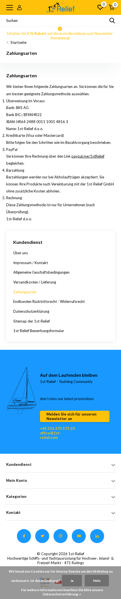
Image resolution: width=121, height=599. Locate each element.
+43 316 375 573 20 (57, 428)
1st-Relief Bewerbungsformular (38, 330)
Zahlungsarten (25, 292)
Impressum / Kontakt (30, 262)
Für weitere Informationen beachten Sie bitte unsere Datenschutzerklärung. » (62, 592)
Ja (71, 580)
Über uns (20, 253)
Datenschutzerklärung (31, 311)
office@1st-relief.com (50, 435)
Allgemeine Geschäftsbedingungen (41, 272)
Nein (96, 580)
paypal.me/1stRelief (87, 156)
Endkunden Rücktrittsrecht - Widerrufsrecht (49, 301)
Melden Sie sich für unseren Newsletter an (71, 416)
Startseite (18, 42)
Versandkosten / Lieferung (34, 282)
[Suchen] (112, 20)
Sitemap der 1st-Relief (31, 321)
